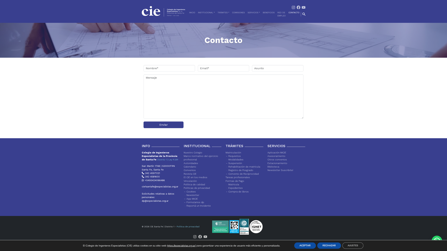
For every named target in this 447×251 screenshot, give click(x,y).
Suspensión (235, 163)
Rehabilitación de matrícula (244, 166)
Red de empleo (281, 14)
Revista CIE (190, 173)
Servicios (253, 12)
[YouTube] (303, 7)
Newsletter (192, 195)
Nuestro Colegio (193, 152)
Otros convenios (277, 159)
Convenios (190, 170)
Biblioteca (273, 166)
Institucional (205, 12)
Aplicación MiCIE (277, 152)
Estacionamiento (277, 163)
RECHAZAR (329, 245)
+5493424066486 (154, 180)
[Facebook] (298, 7)
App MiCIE (192, 198)
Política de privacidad (188, 226)
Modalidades (235, 159)
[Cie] (163, 11)
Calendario (190, 166)
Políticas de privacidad (197, 188)
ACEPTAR (305, 245)
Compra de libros (238, 191)
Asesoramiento (276, 156)
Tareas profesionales (238, 177)
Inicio (192, 12)
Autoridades (191, 163)
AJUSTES (353, 245)
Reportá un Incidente (198, 205)
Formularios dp (195, 202)
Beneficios (269, 12)
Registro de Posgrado (240, 170)
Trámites (223, 12)
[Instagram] (293, 7)
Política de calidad (194, 184)
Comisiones (238, 12)
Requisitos (234, 156)
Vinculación (190, 181)
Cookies (191, 191)
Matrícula (233, 184)
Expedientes (235, 188)
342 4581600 (152, 176)
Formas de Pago (235, 181)
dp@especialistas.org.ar (155, 200)
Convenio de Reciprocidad (243, 173)
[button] (304, 14)
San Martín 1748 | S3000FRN (158, 166)
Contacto (293, 12)
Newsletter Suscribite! (280, 170)
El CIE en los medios (195, 177)
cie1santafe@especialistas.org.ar (160, 186)
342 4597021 (152, 173)
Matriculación (233, 152)
